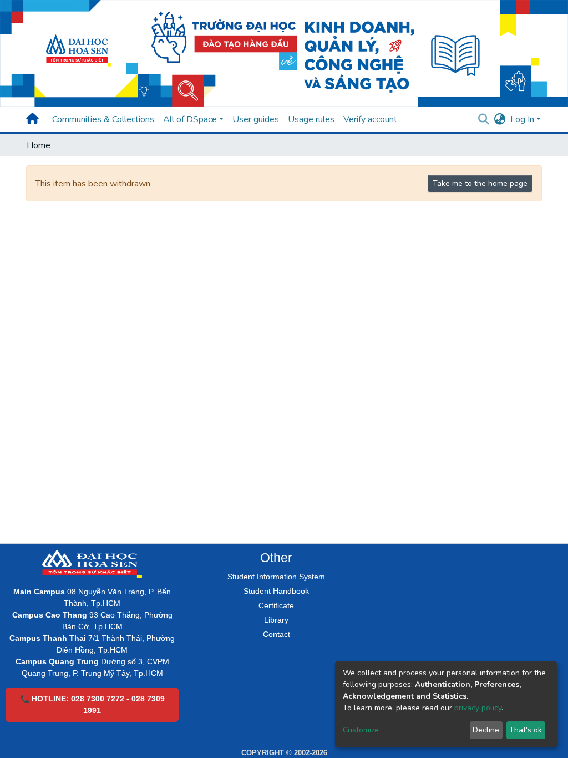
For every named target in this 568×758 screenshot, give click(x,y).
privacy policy (477, 708)
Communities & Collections (103, 119)
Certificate (276, 605)
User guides (255, 119)
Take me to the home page (480, 183)
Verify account (370, 119)
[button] (500, 119)
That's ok (525, 730)
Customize (361, 730)
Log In (522, 119)
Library (276, 619)
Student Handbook (276, 591)
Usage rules (311, 119)
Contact (276, 634)
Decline (486, 730)
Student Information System (276, 576)
